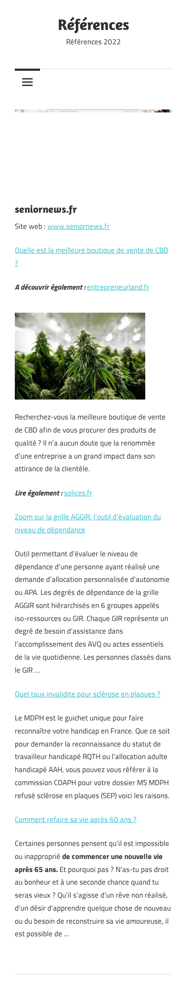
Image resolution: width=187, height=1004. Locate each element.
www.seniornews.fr (78, 226)
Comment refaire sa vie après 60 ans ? (76, 819)
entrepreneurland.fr (118, 287)
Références (93, 24)
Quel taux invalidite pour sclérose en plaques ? (87, 694)
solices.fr (78, 493)
